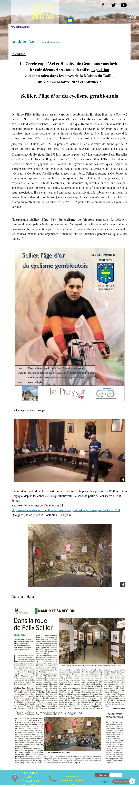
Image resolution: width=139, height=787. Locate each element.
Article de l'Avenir (25, 41)
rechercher (102, 775)
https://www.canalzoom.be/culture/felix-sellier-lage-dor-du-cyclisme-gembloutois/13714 (66, 510)
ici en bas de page (51, 41)
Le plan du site (108, 781)
